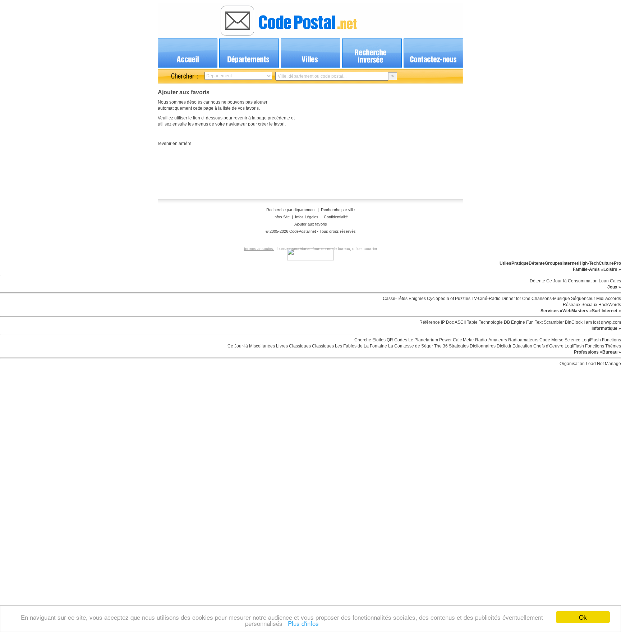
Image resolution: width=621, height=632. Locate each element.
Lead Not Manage (603, 363)
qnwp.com (610, 322)
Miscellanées (261, 346)
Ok (583, 617)
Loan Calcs (609, 280)
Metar (468, 339)
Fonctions (611, 339)
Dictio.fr (503, 346)
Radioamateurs (522, 339)
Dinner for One (515, 298)
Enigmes (417, 298)
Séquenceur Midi (587, 298)
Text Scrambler (549, 322)
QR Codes (396, 339)
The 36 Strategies (451, 346)
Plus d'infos (301, 623)
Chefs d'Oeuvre (548, 346)
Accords (612, 298)
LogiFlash (590, 339)
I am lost (591, 322)
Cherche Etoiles (370, 339)
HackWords (609, 304)
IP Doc (447, 322)
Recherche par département (291, 210)
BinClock (573, 322)
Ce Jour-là (556, 280)
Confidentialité (336, 217)
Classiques (299, 346)
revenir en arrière (175, 143)
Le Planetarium (422, 339)
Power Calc (450, 339)
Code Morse (551, 339)
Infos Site (281, 217)
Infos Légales (306, 217)
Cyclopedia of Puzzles (448, 298)
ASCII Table (466, 322)
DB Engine (514, 322)
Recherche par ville (338, 210)
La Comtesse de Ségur (410, 346)
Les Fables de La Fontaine (360, 346)
